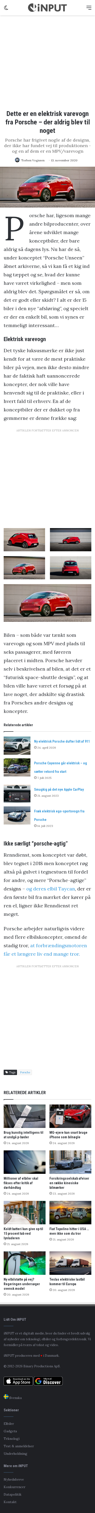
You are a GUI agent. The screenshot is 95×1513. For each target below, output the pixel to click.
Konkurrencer (14, 1487)
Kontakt (10, 1502)
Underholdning (15, 1453)
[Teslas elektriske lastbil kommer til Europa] (70, 1263)
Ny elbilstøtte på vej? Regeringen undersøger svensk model (22, 1284)
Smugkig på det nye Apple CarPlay (59, 789)
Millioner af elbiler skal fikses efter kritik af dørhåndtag (21, 1183)
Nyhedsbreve (14, 1479)
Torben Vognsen (33, 160)
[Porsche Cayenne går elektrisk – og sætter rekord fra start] (17, 767)
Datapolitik (12, 1494)
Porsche (25, 1072)
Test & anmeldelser (19, 1446)
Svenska (15, 1398)
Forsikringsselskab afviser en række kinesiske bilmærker (69, 1183)
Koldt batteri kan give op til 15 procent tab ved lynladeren (23, 1233)
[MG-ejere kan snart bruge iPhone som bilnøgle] (70, 1116)
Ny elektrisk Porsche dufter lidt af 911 (62, 741)
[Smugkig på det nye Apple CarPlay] (17, 794)
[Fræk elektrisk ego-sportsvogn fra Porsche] (17, 815)
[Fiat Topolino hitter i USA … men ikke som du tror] (70, 1212)
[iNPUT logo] (47, 7)
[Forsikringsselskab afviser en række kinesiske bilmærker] (70, 1162)
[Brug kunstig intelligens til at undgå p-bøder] (25, 1116)
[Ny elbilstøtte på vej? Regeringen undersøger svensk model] (25, 1263)
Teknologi (11, 1438)
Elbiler (9, 1423)
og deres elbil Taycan (50, 889)
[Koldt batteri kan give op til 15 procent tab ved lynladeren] (25, 1212)
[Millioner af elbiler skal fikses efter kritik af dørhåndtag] (25, 1162)
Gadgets (10, 1431)
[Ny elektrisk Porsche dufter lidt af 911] (17, 746)
